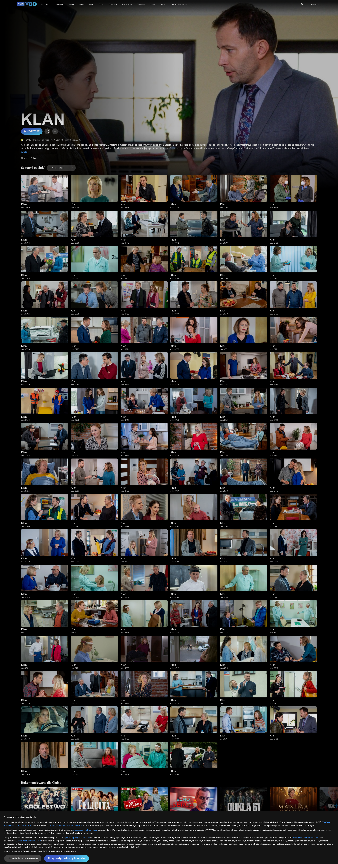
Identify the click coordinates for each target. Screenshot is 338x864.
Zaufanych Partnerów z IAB (305, 837)
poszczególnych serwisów (85, 830)
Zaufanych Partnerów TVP (28, 840)
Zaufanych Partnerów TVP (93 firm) (65, 825)
